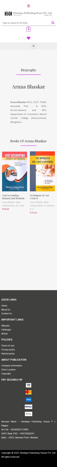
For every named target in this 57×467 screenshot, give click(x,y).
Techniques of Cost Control (39, 197)
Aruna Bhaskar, (9, 202)
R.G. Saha (20, 205)
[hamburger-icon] (33, 46)
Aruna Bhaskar (28, 86)
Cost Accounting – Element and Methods (13, 197)
